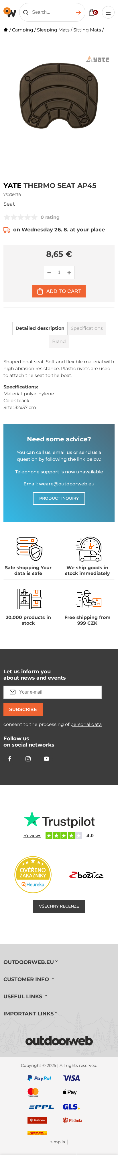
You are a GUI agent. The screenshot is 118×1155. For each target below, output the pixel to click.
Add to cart (63, 291)
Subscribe (23, 709)
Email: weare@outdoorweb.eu (59, 484)
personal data (86, 724)
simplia (57, 1142)
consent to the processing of (52, 724)
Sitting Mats (87, 30)
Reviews (32, 835)
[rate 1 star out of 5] (6, 217)
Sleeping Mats (53, 30)
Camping (22, 30)
